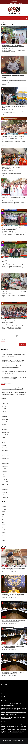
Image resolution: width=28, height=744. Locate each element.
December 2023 (5, 487)
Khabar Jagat (5, 48)
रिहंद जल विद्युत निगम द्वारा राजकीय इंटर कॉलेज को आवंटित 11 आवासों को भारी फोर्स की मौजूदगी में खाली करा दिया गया (13, 137)
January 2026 (5, 421)
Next (20, 335)
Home (7, 3)
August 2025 (5, 434)
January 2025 (5, 453)
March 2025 (4, 447)
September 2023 (5, 494)
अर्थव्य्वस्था (4, 506)
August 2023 (5, 497)
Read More (4, 53)
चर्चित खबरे (4, 517)
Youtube (15, 3)
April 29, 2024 (11, 139)
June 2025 (4, 440)
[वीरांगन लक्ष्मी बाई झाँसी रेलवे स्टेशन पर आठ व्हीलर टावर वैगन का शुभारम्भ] (14, 96)
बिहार (3, 527)
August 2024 (5, 466)
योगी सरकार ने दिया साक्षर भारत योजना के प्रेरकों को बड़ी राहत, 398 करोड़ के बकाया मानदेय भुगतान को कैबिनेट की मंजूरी (13, 366)
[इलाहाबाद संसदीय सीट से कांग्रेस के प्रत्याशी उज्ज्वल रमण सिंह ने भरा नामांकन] (14, 187)
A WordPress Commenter (7, 392)
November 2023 (5, 489)
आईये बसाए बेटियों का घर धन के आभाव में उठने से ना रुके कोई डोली (14, 292)
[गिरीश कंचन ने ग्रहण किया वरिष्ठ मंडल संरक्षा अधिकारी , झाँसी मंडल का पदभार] (14, 65)
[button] (2, 18)
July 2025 (4, 437)
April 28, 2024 (11, 293)
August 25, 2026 (11, 597)
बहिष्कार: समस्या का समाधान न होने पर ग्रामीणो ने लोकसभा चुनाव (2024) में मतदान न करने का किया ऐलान (14, 228)
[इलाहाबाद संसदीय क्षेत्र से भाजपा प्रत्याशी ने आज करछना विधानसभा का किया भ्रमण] (14, 156)
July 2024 (4, 468)
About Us (11, 3)
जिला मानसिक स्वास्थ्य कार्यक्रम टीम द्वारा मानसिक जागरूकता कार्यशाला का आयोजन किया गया (13, 321)
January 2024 (5, 484)
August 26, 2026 (11, 571)
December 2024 (5, 455)
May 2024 (4, 474)
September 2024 (5, 463)
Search (3, 340)
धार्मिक (3, 522)
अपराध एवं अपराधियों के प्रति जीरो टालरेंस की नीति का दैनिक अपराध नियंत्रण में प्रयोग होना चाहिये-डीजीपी (13, 355)
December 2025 (5, 424)
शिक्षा (7, 317)
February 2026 (5, 419)
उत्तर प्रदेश (3, 41)
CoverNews (20, 740)
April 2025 (4, 445)
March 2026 (4, 416)
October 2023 (5, 492)
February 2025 (5, 450)
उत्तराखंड (3, 511)
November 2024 (5, 458)
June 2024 (4, 471)
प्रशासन (3, 524)
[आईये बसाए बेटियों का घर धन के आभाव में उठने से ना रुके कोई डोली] (14, 281)
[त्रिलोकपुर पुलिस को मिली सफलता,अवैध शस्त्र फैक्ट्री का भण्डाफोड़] (14, 249)
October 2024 (5, 460)
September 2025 (5, 432)
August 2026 (5, 403)
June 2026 (4, 408)
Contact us (20, 3)
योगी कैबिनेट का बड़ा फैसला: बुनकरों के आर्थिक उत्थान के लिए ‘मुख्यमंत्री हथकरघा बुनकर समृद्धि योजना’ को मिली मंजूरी (14, 378)
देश (2, 519)
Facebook (3, 690)
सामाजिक (3, 540)
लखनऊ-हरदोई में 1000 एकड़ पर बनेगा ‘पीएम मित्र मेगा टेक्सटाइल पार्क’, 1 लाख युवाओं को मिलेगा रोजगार (14, 372)
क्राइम (8, 256)
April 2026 (4, 414)
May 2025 (4, 442)
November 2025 (5, 427)
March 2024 (4, 479)
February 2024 (5, 481)
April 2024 (4, 476)
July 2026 (4, 406)
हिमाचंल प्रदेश (4, 543)
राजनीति (8, 163)
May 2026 (4, 411)
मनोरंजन (3, 532)
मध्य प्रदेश (3, 530)
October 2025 (5, 429)
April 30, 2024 (11, 48)
